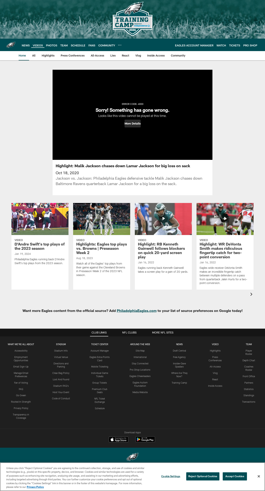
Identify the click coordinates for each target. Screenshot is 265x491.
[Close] (259, 476)
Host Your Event (61, 392)
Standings (248, 395)
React (215, 379)
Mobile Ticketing (99, 366)
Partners (248, 382)
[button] (133, 123)
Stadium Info (61, 350)
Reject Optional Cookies (202, 476)
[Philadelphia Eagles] (132, 457)
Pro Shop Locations (140, 369)
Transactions (248, 401)
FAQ (21, 389)
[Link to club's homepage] (11, 45)
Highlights (215, 350)
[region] (132, 476)
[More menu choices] (119, 45)
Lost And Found (61, 379)
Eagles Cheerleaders (140, 376)
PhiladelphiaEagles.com (137, 310)
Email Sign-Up (21, 366)
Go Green (21, 395)
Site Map (140, 350)
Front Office (249, 376)
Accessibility (21, 350)
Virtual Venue (61, 357)
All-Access (215, 366)
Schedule (100, 408)
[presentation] (252, 295)
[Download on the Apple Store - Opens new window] (118, 440)
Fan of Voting (21, 382)
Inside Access (215, 385)
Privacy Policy (21, 408)
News (179, 344)
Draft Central (179, 350)
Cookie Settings (170, 476)
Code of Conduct (61, 398)
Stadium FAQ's (61, 385)
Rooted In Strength (21, 401)
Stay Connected (140, 363)
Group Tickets (99, 382)
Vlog (215, 373)
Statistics (249, 389)
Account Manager (100, 350)
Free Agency (179, 357)
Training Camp (179, 382)
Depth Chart (248, 360)
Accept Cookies (234, 476)
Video (215, 344)
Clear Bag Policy (60, 373)
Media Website (140, 392)
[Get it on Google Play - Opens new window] (145, 441)
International (140, 357)
